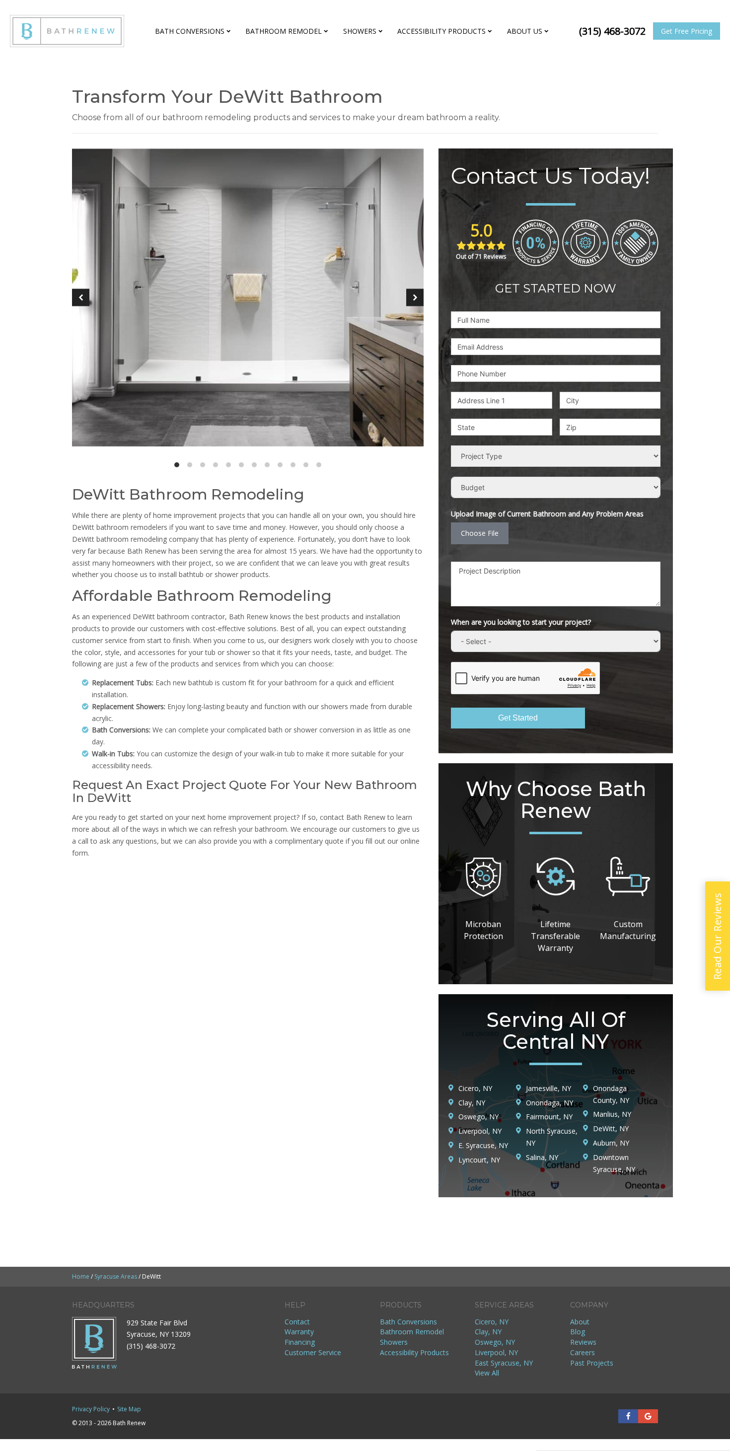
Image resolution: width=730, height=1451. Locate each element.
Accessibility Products (441, 31)
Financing (300, 1342)
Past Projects (591, 1363)
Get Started (518, 718)
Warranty (299, 1331)
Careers (582, 1352)
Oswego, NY (495, 1342)
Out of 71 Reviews (481, 256)
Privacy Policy (91, 1409)
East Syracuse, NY (504, 1363)
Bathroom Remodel (283, 31)
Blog (577, 1331)
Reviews (583, 1342)
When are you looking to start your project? (521, 622)
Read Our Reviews (717, 936)
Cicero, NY (492, 1321)
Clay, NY (488, 1331)
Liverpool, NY (496, 1352)
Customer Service (313, 1352)
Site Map (129, 1409)
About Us (524, 31)
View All (487, 1373)
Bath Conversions (189, 31)
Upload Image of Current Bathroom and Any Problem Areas (547, 513)
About (579, 1321)
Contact (297, 1321)
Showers (359, 31)
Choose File (480, 533)
